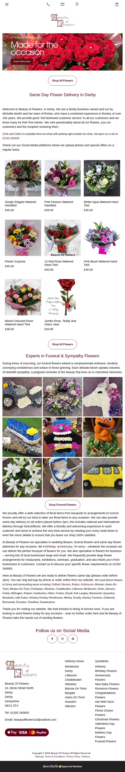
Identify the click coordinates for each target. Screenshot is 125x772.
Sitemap (39, 756)
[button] (52, 639)
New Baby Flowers (107, 684)
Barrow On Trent (75, 688)
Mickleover (72, 666)
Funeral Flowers (105, 741)
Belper (75, 584)
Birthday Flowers (106, 671)
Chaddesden (73, 679)
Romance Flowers (107, 688)
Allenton (70, 706)
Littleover (71, 675)
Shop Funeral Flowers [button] (62, 504)
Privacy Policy (73, 756)
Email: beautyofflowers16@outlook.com (30, 719)
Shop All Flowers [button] (62, 80)
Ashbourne (87, 584)
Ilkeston (66, 584)
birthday (50, 546)
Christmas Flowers (107, 719)
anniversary (64, 546)
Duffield (55, 584)
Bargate (70, 693)
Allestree (70, 684)
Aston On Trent (75, 697)
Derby (8, 584)
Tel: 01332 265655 (17, 712)
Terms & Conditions (55, 756)
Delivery (100, 666)
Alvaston (70, 701)
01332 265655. (11, 138)
